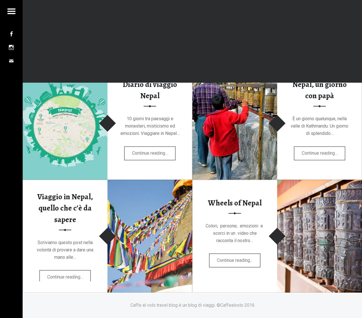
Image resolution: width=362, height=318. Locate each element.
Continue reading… (154, 155)
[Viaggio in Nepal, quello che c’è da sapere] (149, 183)
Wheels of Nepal (235, 203)
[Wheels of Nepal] (319, 183)
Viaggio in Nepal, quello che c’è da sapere (65, 208)
